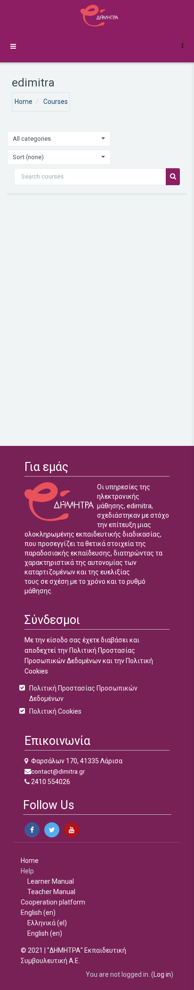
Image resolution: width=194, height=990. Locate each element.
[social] (32, 829)
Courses (55, 101)
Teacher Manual (51, 892)
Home (23, 101)
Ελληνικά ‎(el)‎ (47, 923)
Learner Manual (50, 881)
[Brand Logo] (97, 15)
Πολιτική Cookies (55, 711)
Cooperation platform (53, 902)
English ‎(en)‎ (38, 912)
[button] (184, 45)
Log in (162, 974)
